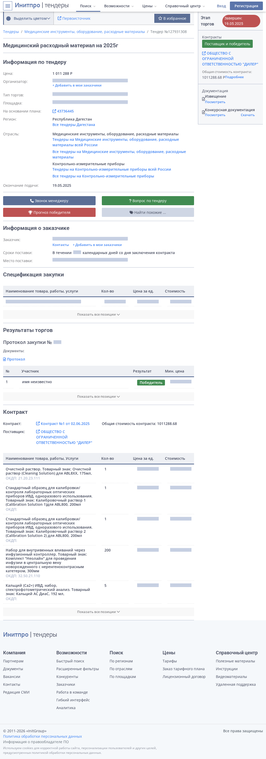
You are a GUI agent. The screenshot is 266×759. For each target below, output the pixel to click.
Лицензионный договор (184, 676)
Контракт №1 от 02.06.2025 (65, 423)
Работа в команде (72, 692)
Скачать (248, 114)
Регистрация (246, 5)
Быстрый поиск (70, 660)
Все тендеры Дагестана (73, 124)
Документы (13, 668)
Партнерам (13, 660)
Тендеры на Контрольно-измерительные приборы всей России (111, 169)
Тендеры (11, 31)
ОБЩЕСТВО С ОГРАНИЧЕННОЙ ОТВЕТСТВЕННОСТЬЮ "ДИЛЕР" (64, 437)
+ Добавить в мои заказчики (97, 244)
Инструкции (227, 668)
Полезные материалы (235, 660)
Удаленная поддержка (236, 684)
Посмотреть (215, 101)
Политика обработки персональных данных (42, 736)
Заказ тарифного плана (184, 668)
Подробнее (234, 77)
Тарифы (170, 660)
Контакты (60, 244)
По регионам (121, 660)
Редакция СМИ (16, 692)
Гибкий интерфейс (73, 699)
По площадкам (123, 676)
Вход (221, 5)
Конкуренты (67, 676)
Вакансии (11, 676)
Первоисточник (75, 18)
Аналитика (66, 707)
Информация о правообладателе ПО (36, 741)
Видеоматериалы (231, 676)
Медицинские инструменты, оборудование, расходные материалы (84, 31)
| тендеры (42, 6)
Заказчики (65, 684)
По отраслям (121, 668)
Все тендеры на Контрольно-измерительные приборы (103, 176)
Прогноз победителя (51, 212)
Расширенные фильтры (77, 668)
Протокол (15, 359)
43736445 (65, 111)
